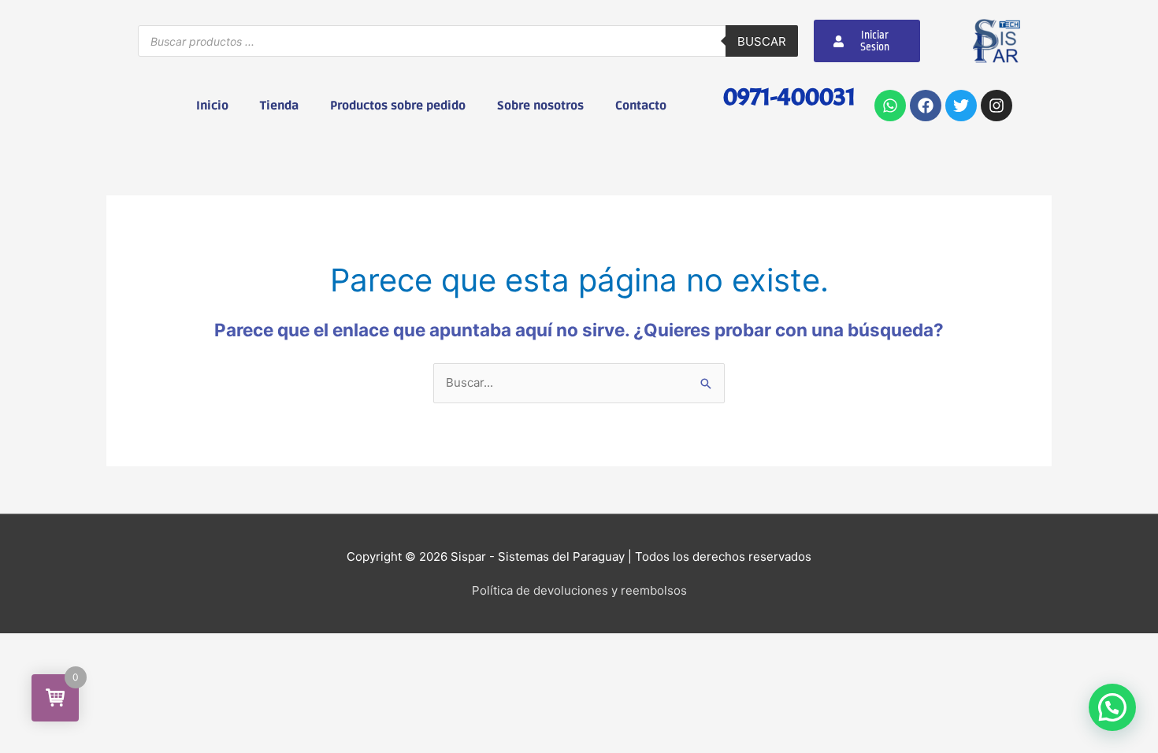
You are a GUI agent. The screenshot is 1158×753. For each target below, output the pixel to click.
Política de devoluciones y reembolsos (579, 590)
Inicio (212, 105)
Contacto (640, 105)
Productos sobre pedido (398, 105)
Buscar (761, 41)
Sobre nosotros (540, 105)
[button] (1112, 707)
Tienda (279, 105)
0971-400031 (789, 96)
